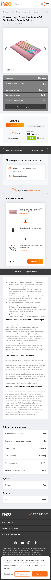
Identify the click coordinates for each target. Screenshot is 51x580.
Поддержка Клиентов (10, 534)
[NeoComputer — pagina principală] (6, 514)
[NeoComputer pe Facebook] (15, 542)
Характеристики (31, 272)
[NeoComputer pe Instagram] (28, 542)
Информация (7, 522)
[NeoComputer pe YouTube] (22, 542)
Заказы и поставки (9, 528)
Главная (7, 12)
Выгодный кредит (20, 176)
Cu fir (43, 463)
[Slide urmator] (45, 49)
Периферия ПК (39, 12)
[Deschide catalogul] (48, 4)
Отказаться (22, 574)
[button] (6, 70)
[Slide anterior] (6, 49)
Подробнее (8, 574)
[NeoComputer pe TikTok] (35, 542)
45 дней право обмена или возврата (24, 169)
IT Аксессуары (21, 12)
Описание (17, 272)
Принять (39, 574)
